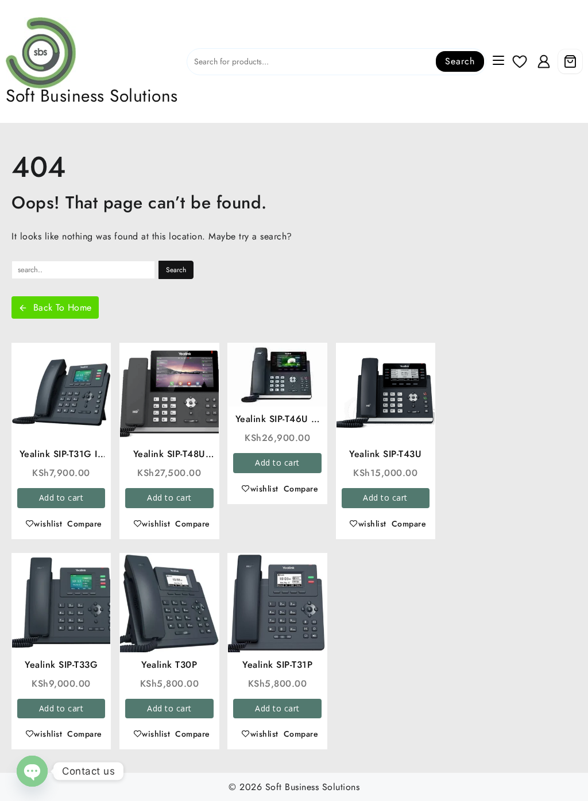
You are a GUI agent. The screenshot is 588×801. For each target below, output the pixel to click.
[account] (544, 61)
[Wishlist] (519, 61)
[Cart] (570, 61)
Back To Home (62, 307)
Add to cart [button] (61, 497)
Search (459, 61)
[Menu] (498, 61)
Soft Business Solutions (92, 95)
